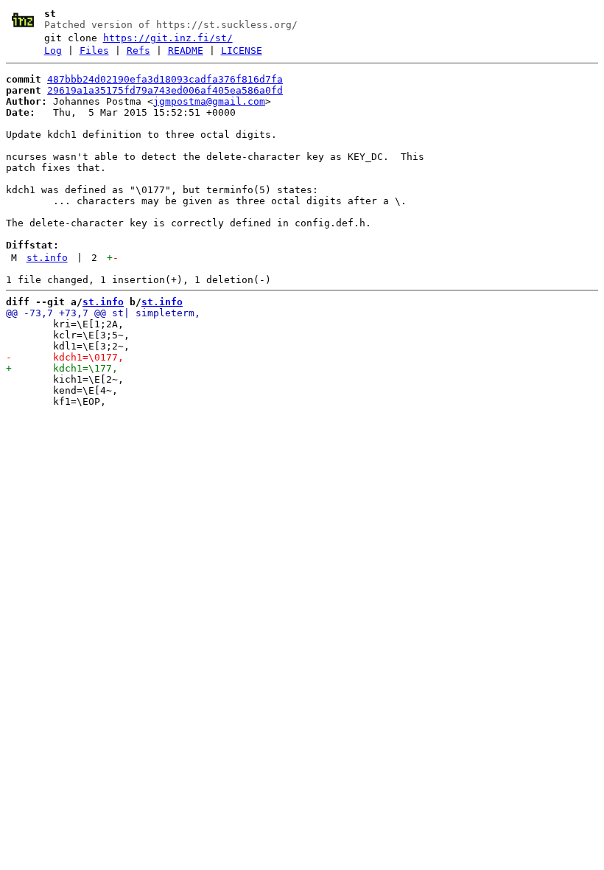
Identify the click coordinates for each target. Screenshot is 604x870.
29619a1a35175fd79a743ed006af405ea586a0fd (165, 90)
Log (53, 50)
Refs (138, 50)
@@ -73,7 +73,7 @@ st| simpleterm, (103, 313)
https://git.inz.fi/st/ (168, 38)
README (185, 50)
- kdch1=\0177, (65, 357)
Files (94, 50)
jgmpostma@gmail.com (209, 101)
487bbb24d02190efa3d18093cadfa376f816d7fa (165, 79)
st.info (47, 257)
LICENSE (241, 50)
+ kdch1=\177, (62, 368)
